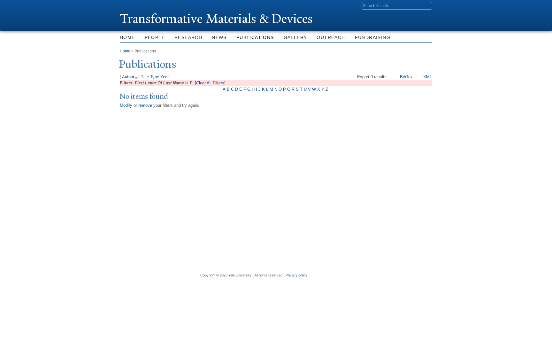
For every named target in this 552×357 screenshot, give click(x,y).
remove (145, 105)
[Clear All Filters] (210, 83)
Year (164, 76)
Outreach (331, 37)
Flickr (396, 272)
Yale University (138, 5)
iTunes (411, 272)
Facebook (365, 272)
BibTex (406, 76)
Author (128, 76)
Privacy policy (296, 275)
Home (127, 37)
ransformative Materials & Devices (216, 19)
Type (154, 76)
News (219, 37)
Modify (126, 105)
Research (188, 37)
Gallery (295, 37)
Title (145, 76)
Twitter (380, 272)
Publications (255, 37)
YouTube (427, 272)
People (155, 37)
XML (427, 76)
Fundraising (372, 37)
